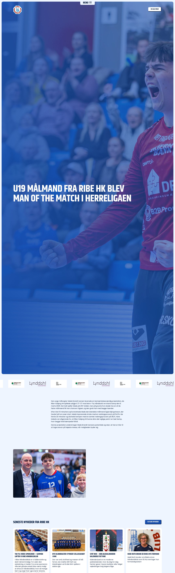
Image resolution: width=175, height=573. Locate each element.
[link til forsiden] (17, 9)
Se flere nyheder (153, 522)
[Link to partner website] (27, 383)
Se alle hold (155, 9)
